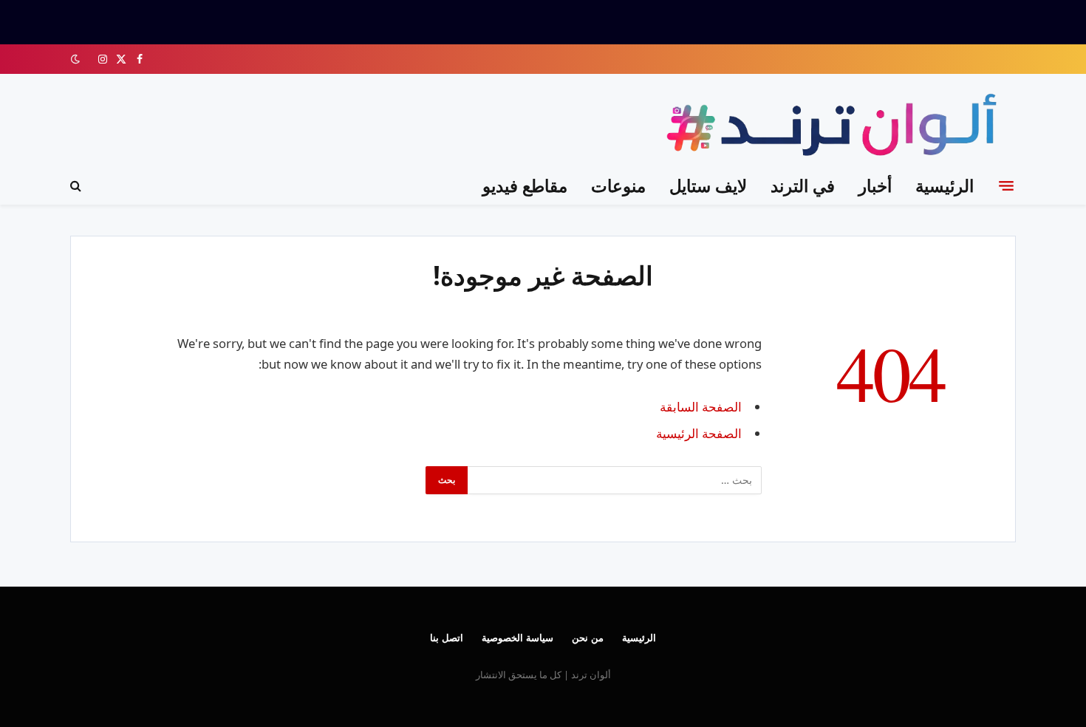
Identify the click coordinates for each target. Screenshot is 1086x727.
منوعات (618, 185)
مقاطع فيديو (524, 185)
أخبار (875, 185)
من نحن (588, 637)
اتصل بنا (446, 637)
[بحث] (77, 185)
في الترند (803, 185)
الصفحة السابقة (701, 406)
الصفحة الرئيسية (699, 433)
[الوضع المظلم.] (76, 59)
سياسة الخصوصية (517, 637)
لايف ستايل (708, 185)
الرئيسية (944, 185)
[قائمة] (1006, 185)
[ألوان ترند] (835, 127)
